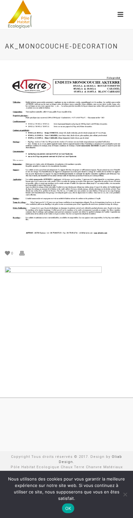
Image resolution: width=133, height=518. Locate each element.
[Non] (125, 494)
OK (68, 508)
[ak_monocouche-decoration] (66, 155)
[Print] (25, 253)
